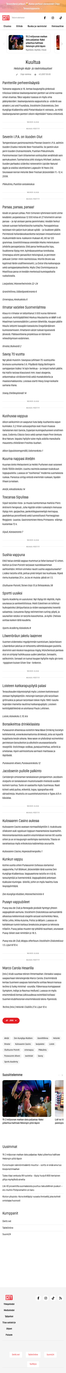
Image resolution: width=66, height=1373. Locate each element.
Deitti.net (6, 1221)
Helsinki (56, 1038)
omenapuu (29, 1050)
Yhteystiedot (9, 1304)
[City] (9, 1297)
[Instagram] (53, 18)
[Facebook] (45, 18)
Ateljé (6, 1038)
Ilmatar (7, 1044)
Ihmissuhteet (58, 26)
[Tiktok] (61, 18)
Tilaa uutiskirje (9, 1322)
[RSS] (60, 1298)
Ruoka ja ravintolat (37, 26)
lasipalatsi (40, 1044)
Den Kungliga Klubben (23, 1038)
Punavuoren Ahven (12, 1056)
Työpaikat (9, 1316)
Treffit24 (33, 1364)
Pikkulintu (43, 1050)
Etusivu (7, 26)
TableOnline (7, 1228)
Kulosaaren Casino (23, 1044)
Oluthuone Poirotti (11, 1050)
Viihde (19, 26)
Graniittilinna (42, 1038)
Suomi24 (6, 1234)
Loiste (51, 1044)
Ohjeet (9, 1329)
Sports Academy (11, 1062)
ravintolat (29, 1056)
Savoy (40, 1056)
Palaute (9, 1335)
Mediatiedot (9, 1310)
